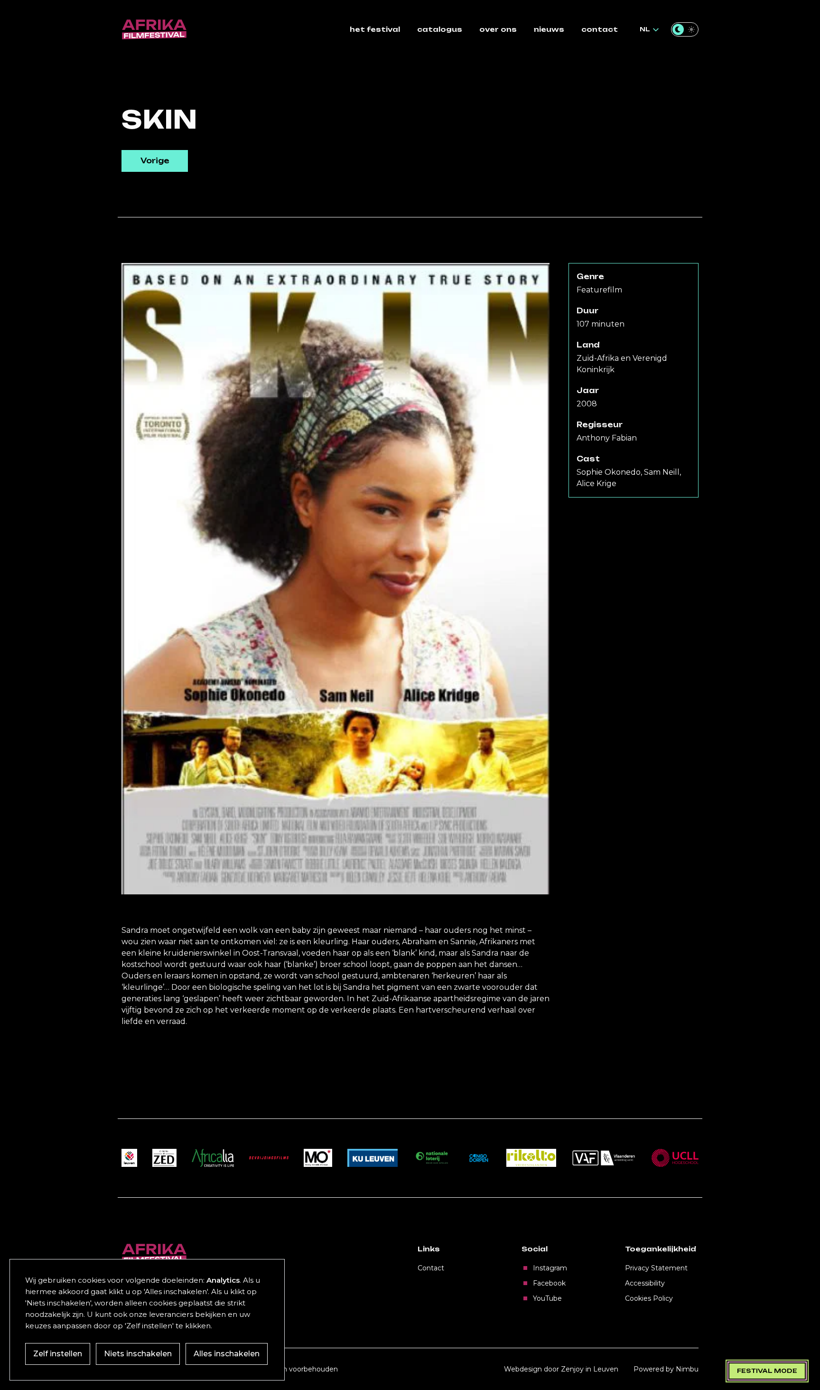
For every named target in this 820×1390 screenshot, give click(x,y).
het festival (375, 29)
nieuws (549, 29)
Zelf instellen (57, 1353)
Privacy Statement (656, 1268)
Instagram (550, 1268)
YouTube (547, 1298)
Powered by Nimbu (666, 1369)
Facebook (549, 1283)
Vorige (154, 160)
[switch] (685, 29)
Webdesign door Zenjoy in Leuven (561, 1369)
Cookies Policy (649, 1298)
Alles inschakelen (227, 1353)
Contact (431, 1268)
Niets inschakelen (138, 1353)
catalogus (439, 29)
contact (599, 29)
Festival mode (767, 1370)
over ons (498, 29)
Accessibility (645, 1283)
